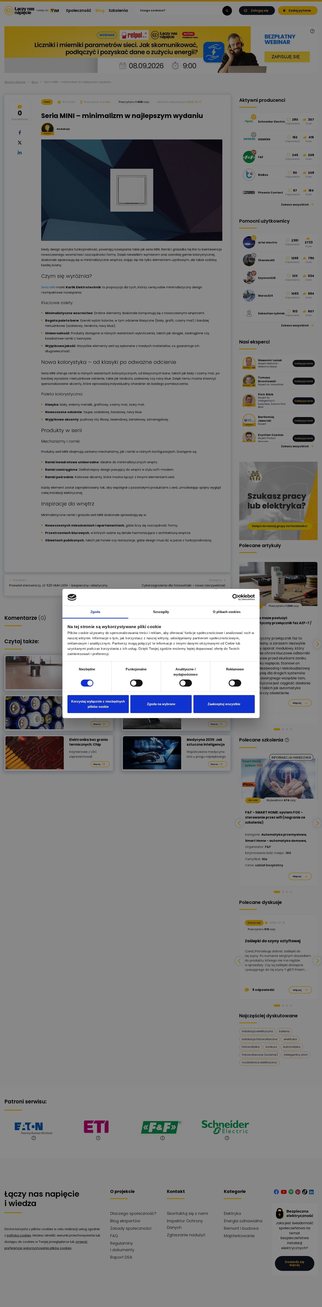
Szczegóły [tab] (161, 612)
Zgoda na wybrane (161, 704)
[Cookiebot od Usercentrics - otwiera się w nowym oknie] (235, 597)
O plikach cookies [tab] (227, 612)
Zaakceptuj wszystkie (224, 704)
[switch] (136, 683)
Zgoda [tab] (95, 612)
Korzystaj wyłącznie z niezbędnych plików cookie (98, 703)
